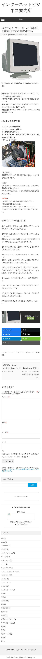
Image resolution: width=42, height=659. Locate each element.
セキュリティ (5, 560)
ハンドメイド (5, 575)
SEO (2, 538)
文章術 (3, 612)
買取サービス (5, 634)
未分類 (3, 615)
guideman (11, 35)
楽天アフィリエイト (7, 619)
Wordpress (31, 657)
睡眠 (2, 626)
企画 (2, 593)
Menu (21, 19)
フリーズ (34, 352)
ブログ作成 (4, 582)
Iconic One (10, 657)
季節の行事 (4, 608)
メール (5, 432)
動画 (2, 604)
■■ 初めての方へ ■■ (21, 496)
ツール (3, 564)
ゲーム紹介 (4, 557)
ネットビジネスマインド (9, 571)
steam (3, 542)
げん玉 (22, 512)
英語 (2, 630)
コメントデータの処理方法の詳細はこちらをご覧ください (20, 470)
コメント (6, 397)
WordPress (4, 545)
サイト (4, 442)
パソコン (13, 352)
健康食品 (4, 600)
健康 (2, 597)
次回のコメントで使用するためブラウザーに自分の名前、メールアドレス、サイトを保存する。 (20, 455)
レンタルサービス (7, 589)
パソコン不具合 (25, 352)
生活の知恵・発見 (7, 623)
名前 (4, 423)
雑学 (2, 637)
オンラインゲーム (7, 553)
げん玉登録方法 (21, 524)
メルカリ (4, 586)
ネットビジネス (6, 568)
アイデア (4, 549)
